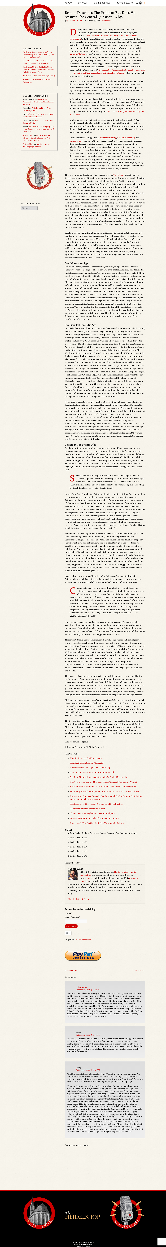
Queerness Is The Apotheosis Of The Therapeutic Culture (97, 823)
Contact (82, 3)
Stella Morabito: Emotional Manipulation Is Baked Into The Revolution (103, 786)
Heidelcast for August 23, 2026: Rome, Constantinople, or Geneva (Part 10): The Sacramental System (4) (38, 54)
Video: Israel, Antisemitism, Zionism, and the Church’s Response (38, 101)
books (90, 878)
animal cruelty (76, 141)
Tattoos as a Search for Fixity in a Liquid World (92, 772)
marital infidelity (108, 137)
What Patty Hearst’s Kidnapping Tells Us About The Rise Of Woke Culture (104, 791)
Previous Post (71, 970)
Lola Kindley (81, 987)
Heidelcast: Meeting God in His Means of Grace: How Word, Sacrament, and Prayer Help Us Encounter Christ (39, 69)
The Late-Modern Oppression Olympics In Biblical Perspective (99, 777)
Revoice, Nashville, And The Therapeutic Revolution (94, 818)
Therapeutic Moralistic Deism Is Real (87, 808)
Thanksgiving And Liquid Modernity (87, 763)
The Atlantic (118, 175)
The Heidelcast (102, 3)
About (68, 3)
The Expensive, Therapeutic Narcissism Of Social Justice (96, 804)
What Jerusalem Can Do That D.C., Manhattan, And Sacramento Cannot (103, 782)
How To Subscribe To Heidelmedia (86, 758)
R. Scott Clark (75, 21)
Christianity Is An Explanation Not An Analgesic (92, 813)
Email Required (72, 917)
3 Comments (106, 21)
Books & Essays (125, 3)
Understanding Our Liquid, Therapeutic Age (90, 767)
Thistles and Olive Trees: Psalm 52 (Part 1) (39, 76)
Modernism (86, 940)
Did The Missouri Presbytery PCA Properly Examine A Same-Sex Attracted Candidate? (38, 129)
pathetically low (77, 54)
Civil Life (78, 940)
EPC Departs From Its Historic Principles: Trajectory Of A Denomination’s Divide (37, 137)
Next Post (140, 970)
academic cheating (126, 137)
